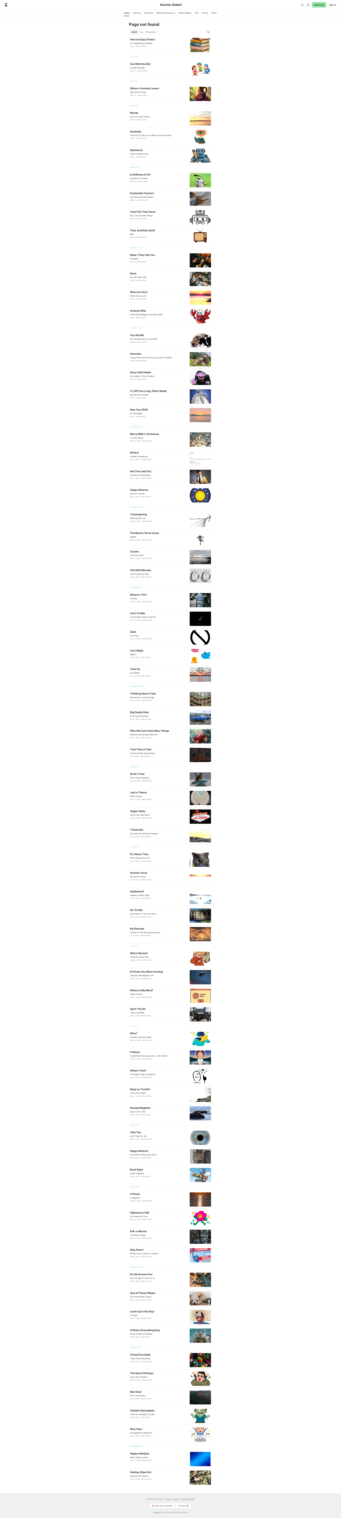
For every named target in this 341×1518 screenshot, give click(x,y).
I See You (135, 1132)
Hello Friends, (136, 994)
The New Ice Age (137, 1235)
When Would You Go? (140, 858)
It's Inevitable (136, 413)
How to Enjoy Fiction (142, 39)
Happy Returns (139, 489)
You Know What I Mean (140, 1296)
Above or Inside (137, 493)
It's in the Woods (137, 1395)
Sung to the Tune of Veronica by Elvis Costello (151, 357)
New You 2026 (139, 409)
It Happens (135, 1197)
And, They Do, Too (138, 1136)
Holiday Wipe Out (140, 1472)
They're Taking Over (139, 153)
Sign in (332, 4)
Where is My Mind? (141, 990)
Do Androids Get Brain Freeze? (144, 833)
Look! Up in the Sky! (142, 1311)
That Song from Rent (139, 574)
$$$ (132, 234)
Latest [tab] (134, 32)
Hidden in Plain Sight (139, 895)
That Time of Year (141, 749)
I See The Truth (137, 555)
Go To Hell (136, 910)
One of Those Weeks (142, 1293)
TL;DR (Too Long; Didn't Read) (148, 391)
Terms (176, 1499)
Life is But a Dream (138, 1377)
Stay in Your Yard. (138, 1111)
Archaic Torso (138, 872)
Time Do (135, 669)
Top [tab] (141, 32)
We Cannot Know (138, 876)
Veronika (135, 353)
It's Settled (134, 672)
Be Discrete (137, 928)
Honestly (135, 131)
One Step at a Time (138, 1216)
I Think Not (136, 829)
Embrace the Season (139, 1476)
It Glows (135, 1052)
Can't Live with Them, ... (141, 116)
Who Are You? (139, 292)
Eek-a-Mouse (138, 1231)
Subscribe (319, 4)
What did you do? (138, 295)
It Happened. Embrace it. (141, 1432)
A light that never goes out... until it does (148, 1055)
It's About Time (139, 854)
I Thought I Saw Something (142, 1074)
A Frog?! (134, 1315)
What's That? (138, 1070)
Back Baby (136, 1169)
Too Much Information (140, 475)
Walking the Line (137, 518)
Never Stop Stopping (139, 777)
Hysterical (136, 150)
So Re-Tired (137, 774)
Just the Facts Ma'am (139, 394)
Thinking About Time (143, 693)
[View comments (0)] (149, 49)
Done (133, 273)
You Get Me (137, 335)
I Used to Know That (139, 957)
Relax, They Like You (142, 255)
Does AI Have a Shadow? (141, 1334)
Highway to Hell (139, 1212)
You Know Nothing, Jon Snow (143, 1154)
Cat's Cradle (137, 613)
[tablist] (143, 32)
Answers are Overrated (140, 1037)
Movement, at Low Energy (142, 697)
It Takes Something (138, 456)
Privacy (168, 1499)
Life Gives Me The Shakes (141, 197)
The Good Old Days (142, 1373)
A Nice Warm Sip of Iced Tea (143, 617)
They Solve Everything (140, 1358)
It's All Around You (141, 1274)
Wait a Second (138, 953)
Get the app (183, 1505)
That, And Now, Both (142, 230)
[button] (126, 13)
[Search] (302, 4)
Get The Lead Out (140, 471)
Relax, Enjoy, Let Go (139, 1457)
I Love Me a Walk (138, 1093)
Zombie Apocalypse (142, 1410)
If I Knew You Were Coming (146, 971)
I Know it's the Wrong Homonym (145, 932)
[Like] (131, 49)
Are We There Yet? (138, 277)
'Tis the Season (136, 437)
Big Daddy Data (139, 712)
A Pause (135, 1194)
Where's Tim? (138, 594)
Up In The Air (138, 1008)
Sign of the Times (138, 92)
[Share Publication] (308, 4)
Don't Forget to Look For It (142, 1278)
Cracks (134, 551)
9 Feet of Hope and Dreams (142, 753)
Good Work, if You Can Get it (143, 913)
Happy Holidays (139, 1453)
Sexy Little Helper (140, 372)
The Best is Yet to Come (144, 533)
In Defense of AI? (140, 174)
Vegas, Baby (137, 811)
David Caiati (141, 46)
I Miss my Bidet (137, 1012)
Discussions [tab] (150, 32)
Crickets (133, 598)
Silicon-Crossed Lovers (144, 88)
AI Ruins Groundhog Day (145, 1330)
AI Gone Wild (138, 310)
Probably (134, 258)
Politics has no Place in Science (144, 1253)
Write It (134, 452)
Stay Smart (136, 1249)
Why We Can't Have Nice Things (149, 730)
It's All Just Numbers (139, 716)
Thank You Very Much (140, 814)
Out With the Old (140, 64)
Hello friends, (136, 796)
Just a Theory (138, 792)
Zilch (133, 631)
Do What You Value (138, 178)
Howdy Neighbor (140, 1107)
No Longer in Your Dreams (142, 376)
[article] (170, 45)
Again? (133, 654)
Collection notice (187, 1499)
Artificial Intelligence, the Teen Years (146, 314)
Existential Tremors (142, 193)
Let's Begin (136, 650)
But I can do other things (141, 215)
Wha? (133, 1033)
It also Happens (137, 1173)
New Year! (136, 1429)
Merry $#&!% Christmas (144, 434)
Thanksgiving (138, 514)
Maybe (133, 536)
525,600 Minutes (140, 570)
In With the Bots (137, 67)
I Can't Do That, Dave (142, 211)
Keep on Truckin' (140, 1089)
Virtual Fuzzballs (140, 1354)
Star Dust (135, 1391)
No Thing (134, 635)
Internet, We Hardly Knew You (143, 734)
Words (134, 112)
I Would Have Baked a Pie (142, 975)
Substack (157, 1512)
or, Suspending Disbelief (141, 43)
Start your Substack (163, 1505)
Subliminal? (137, 891)
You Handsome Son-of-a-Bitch (143, 339)
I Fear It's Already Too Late (142, 1414)
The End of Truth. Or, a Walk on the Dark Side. (151, 135)
